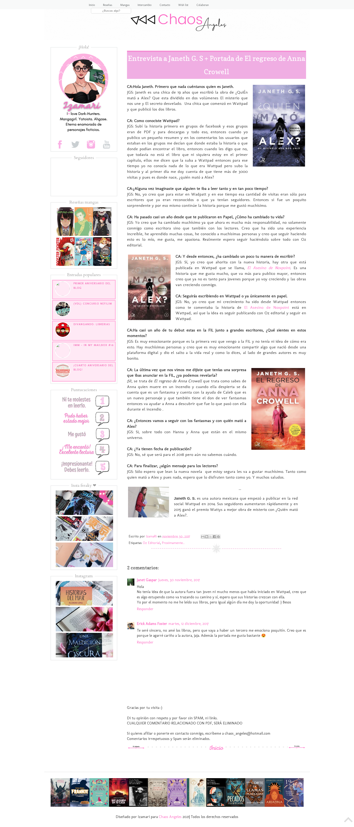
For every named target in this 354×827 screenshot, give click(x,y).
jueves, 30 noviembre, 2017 (179, 580)
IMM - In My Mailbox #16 (94, 345)
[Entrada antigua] (297, 747)
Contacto (165, 5)
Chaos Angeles (170, 817)
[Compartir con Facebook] (214, 537)
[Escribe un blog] (207, 537)
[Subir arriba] (348, 821)
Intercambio (144, 5)
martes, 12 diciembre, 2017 (188, 623)
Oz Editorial (151, 543)
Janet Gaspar (147, 580)
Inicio (92, 5)
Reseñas (107, 5)
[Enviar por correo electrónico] (203, 537)
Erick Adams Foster (152, 623)
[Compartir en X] (211, 537)
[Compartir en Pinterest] (218, 537)
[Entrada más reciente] (136, 747)
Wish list (183, 5)
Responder (145, 609)
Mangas (124, 5)
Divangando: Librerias (92, 324)
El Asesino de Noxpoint (268, 267)
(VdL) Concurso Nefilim (93, 303)
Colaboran (202, 5)
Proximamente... (173, 543)
